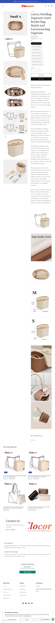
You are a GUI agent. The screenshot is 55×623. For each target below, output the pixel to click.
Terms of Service (6, 595)
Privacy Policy (22, 586)
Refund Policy (23, 589)
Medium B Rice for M (37, 61)
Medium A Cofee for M (37, 58)
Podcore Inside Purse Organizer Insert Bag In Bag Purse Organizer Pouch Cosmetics (38, 507)
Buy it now (41, 79)
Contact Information (7, 589)
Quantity (32, 67)
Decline (42, 619)
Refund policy (6, 598)
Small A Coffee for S (36, 46)
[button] (2, 5)
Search (4, 586)
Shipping (32, 38)
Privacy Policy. (27, 616)
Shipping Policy (23, 592)
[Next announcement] (52, 1)
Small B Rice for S (36, 49)
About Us (5, 592)
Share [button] (33, 440)
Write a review (27, 572)
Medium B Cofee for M (37, 64)
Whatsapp (12, 529)
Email (7, 529)
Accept (26, 619)
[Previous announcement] (2, 1)
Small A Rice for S (36, 43)
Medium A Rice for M (37, 55)
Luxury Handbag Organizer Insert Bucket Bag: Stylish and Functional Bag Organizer (15, 476)
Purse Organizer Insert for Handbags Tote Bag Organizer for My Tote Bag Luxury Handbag (13, 507)
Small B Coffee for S (36, 52)
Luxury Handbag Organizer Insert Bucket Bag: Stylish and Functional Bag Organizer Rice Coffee (39, 476)
